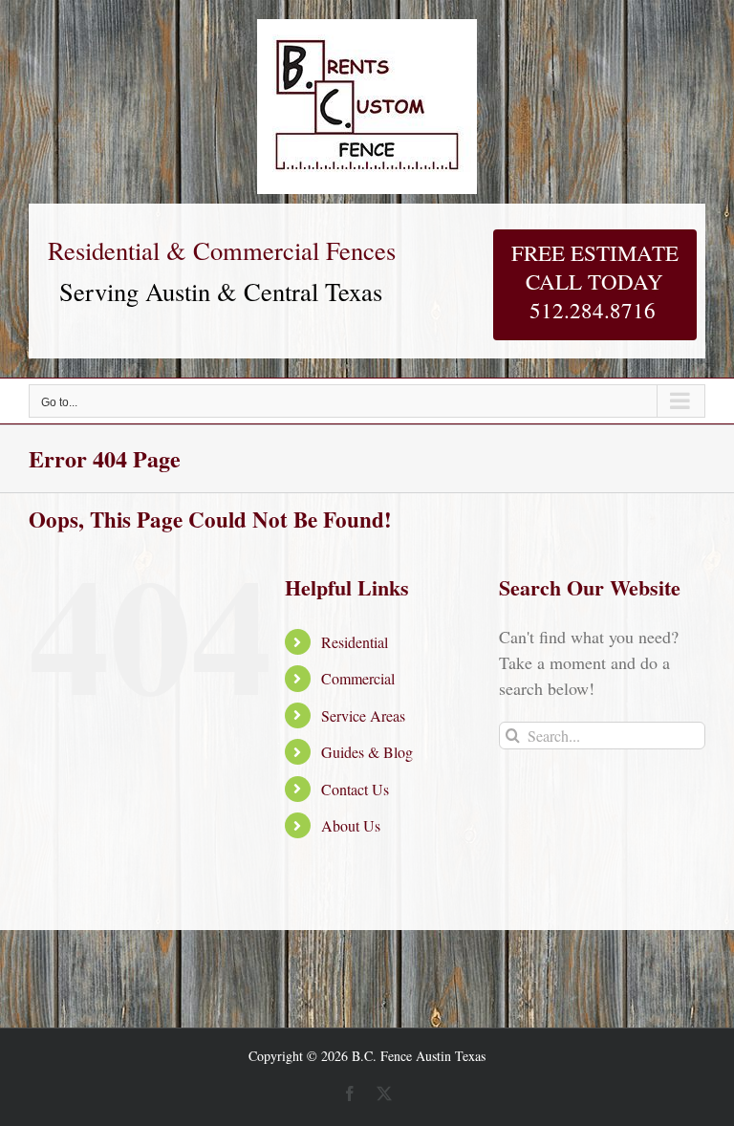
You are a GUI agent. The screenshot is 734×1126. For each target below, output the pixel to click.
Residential (354, 642)
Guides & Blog (367, 752)
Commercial (358, 678)
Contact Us (355, 789)
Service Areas (363, 715)
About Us (350, 825)
